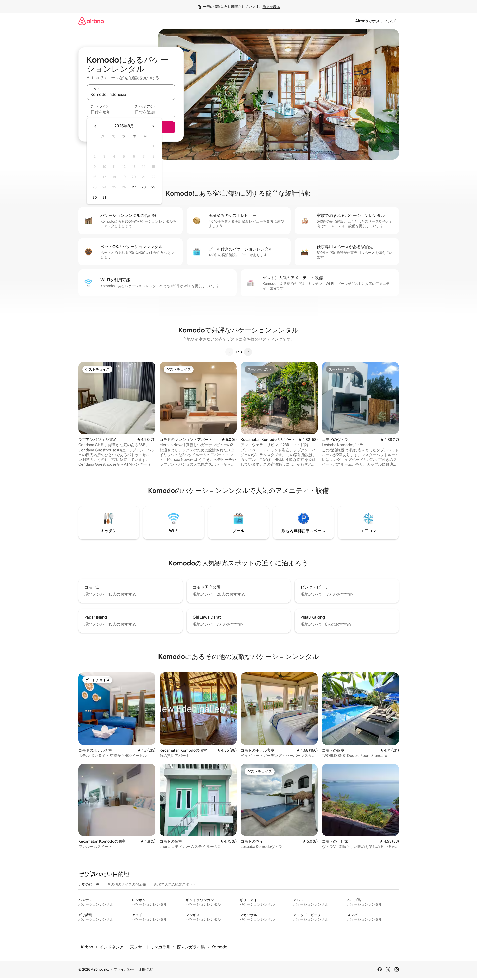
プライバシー (124, 969)
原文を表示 (271, 6)
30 (95, 197)
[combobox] (131, 94)
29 (153, 187)
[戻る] (229, 352)
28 (144, 187)
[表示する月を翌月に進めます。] (152, 126)
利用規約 (146, 969)
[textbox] (109, 112)
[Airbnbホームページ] (91, 21)
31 (104, 197)
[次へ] (248, 352)
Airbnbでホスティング (375, 21)
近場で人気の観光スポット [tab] (175, 884)
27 (134, 187)
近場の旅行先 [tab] (88, 884)
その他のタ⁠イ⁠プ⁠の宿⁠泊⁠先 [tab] (126, 884)
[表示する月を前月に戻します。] (95, 126)
